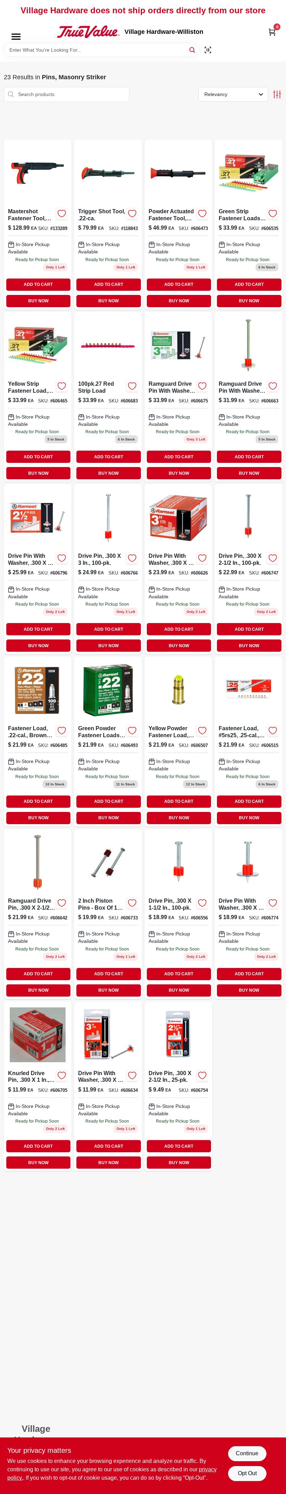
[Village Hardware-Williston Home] (88, 31)
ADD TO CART (38, 284)
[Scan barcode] (208, 50)
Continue (247, 1453)
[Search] (193, 49)
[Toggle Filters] (277, 94)
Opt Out (247, 1473)
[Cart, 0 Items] (272, 32)
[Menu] (16, 36)
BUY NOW (38, 300)
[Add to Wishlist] (61, 213)
